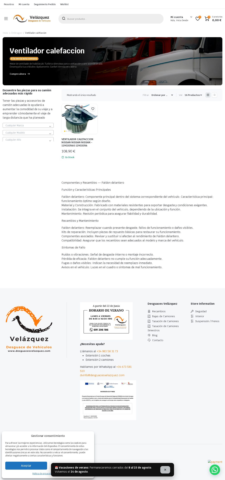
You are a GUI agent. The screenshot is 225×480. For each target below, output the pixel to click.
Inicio (5, 33)
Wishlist (64, 4)
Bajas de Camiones (163, 316)
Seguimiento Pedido (45, 4)
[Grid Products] (208, 95)
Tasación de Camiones (165, 321)
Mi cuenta (24, 4)
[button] (93, 108)
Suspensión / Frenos (207, 321)
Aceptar (26, 465)
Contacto (157, 340)
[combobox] (28, 125)
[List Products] (214, 95)
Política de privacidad (42, 473)
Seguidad (201, 311)
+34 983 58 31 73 (107, 351)
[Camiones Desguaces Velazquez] (32, 18)
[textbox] (28, 125)
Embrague (16, 33)
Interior (199, 316)
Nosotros (9, 4)
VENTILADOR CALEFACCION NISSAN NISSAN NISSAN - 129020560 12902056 (77, 142)
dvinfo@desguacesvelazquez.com (102, 375)
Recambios (159, 311)
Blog (155, 335)
